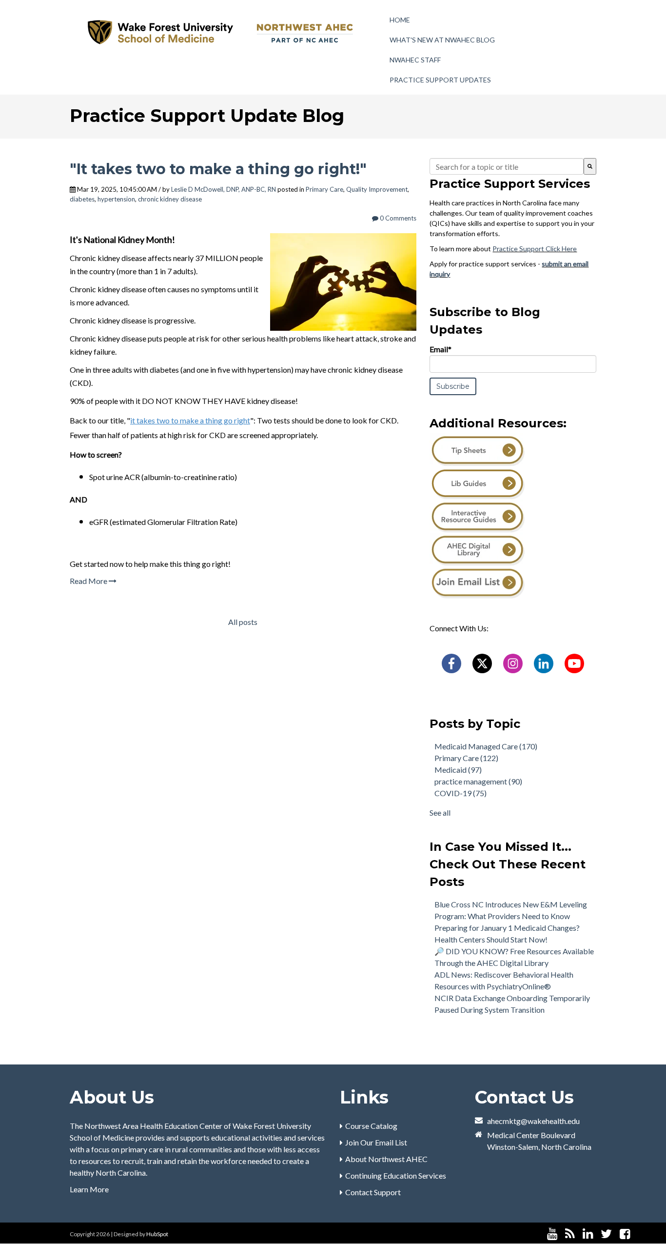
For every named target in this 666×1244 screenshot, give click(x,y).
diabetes (82, 199)
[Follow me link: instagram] (638, 1234)
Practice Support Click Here (534, 248)
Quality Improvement (377, 189)
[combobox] (507, 166)
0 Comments (397, 218)
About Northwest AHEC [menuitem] (386, 1159)
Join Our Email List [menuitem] (376, 1142)
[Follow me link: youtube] (552, 1234)
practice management (478, 781)
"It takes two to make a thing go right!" (218, 169)
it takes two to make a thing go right (190, 420)
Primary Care (324, 189)
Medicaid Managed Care (485, 746)
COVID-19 (460, 793)
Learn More (89, 1189)
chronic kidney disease (170, 199)
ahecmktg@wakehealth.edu (533, 1120)
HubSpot (157, 1234)
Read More (89, 580)
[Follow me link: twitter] (606, 1234)
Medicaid (458, 769)
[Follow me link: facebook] (625, 1234)
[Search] (590, 166)
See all (440, 812)
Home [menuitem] (400, 20)
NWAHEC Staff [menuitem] (415, 60)
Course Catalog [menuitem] (371, 1125)
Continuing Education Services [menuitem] (395, 1175)
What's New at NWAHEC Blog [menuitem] (442, 40)
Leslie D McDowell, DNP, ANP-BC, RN (223, 189)
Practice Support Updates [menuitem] (440, 80)
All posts (242, 621)
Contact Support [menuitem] (373, 1192)
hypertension (116, 199)
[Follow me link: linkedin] (588, 1234)
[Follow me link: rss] (570, 1234)
